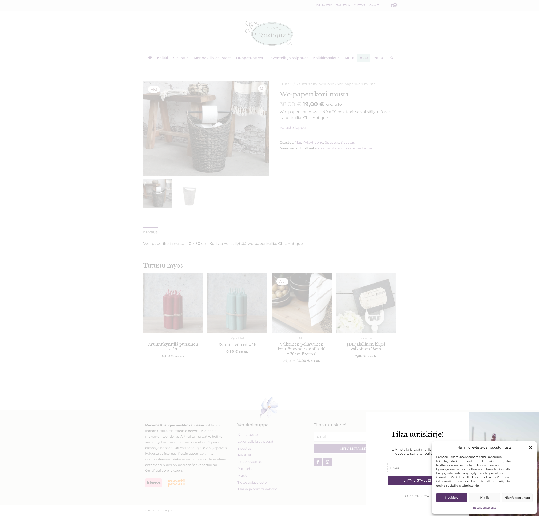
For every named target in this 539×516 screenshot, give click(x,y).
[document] (269, 258)
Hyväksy (451, 498)
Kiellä (484, 498)
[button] (530, 448)
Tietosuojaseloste (484, 507)
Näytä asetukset (517, 498)
